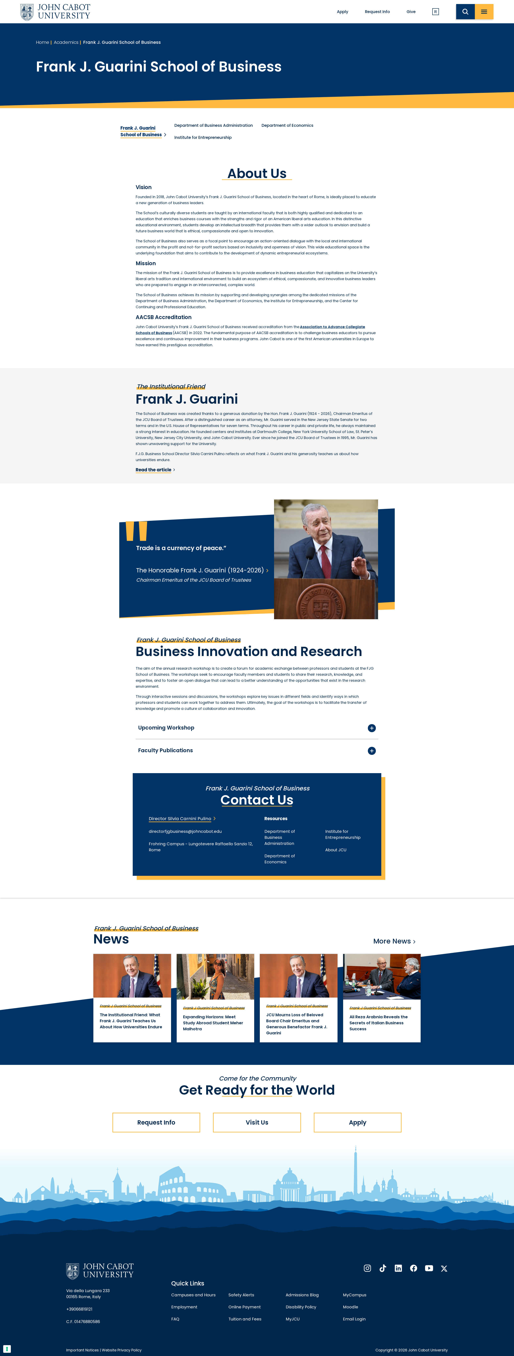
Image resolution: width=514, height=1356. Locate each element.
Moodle (350, 1307)
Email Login (354, 1319)
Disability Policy (301, 1307)
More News (392, 941)
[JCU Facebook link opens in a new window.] (413, 1269)
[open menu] (484, 11)
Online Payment (244, 1307)
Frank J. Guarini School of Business (122, 42)
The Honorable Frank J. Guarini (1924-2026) (200, 570)
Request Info (377, 11)
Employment (184, 1307)
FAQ (175, 1319)
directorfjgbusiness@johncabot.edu (185, 831)
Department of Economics (287, 125)
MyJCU (293, 1319)
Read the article (153, 470)
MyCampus (354, 1295)
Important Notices (82, 1350)
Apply (342, 11)
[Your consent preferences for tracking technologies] (7, 1349)
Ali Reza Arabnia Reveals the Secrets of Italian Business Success (379, 1023)
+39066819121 (79, 1309)
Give (411, 11)
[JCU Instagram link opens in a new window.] (367, 1269)
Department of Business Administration (213, 125)
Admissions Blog (302, 1295)
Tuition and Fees (244, 1319)
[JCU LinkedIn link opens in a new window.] (398, 1269)
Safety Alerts (241, 1295)
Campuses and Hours (193, 1295)
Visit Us (257, 1122)
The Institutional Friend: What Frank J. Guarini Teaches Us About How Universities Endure (131, 1021)
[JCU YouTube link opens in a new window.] (428, 1269)
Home (42, 42)
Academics (66, 42)
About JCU (335, 850)
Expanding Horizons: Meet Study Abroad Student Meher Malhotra (213, 1023)
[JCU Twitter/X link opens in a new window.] (444, 1268)
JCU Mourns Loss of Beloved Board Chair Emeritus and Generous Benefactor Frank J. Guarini (296, 1024)
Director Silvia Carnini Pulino (180, 819)
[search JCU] (465, 11)
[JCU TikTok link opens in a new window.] (382, 1269)
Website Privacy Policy (122, 1350)
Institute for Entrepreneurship (203, 137)
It (435, 11)
